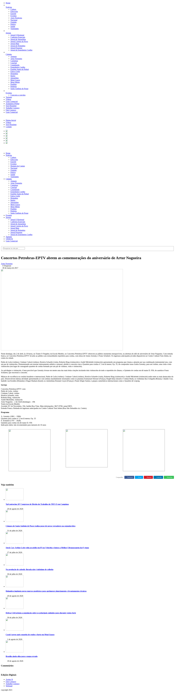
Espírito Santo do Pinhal (19, 69)
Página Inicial (11, 120)
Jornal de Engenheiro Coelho (21, 50)
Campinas (14, 61)
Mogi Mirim (15, 82)
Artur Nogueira (16, 59)
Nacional (13, 20)
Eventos (13, 16)
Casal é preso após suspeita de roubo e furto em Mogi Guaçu (30, 635)
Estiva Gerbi (15, 71)
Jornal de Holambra (17, 46)
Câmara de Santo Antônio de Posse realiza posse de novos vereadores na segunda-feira (40, 526)
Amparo (13, 56)
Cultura (13, 9)
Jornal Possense (16, 48)
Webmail (9, 686)
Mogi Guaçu (15, 80)
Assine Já (9, 679)
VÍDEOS (9, 239)
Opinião (13, 22)
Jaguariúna (14, 78)
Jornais (8, 33)
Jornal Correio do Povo (19, 41)
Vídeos (8, 99)
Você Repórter (11, 106)
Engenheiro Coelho (17, 67)
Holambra (14, 74)
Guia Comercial (12, 101)
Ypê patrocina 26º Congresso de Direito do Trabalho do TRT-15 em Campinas (37, 504)
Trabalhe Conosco (12, 108)
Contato (9, 127)
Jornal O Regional (17, 35)
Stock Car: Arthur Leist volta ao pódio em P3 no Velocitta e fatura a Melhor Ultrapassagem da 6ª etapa (47, 548)
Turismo (9, 97)
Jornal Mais (14, 44)
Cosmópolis (14, 65)
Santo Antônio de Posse (19, 89)
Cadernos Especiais (17, 37)
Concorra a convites (17, 95)
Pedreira (13, 86)
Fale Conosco (11, 110)
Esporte (13, 14)
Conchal (13, 63)
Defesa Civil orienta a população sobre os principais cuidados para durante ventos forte (41, 613)
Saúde (12, 26)
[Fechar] (1, 116)
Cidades (9, 54)
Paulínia (13, 84)
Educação (14, 11)
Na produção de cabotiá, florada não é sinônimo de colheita (29, 569)
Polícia (13, 24)
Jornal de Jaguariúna (18, 39)
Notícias (9, 7)
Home (8, 3)
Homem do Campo (17, 166)
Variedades (14, 29)
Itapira (12, 76)
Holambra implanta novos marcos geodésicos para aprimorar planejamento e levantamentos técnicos (46, 591)
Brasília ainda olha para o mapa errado (22, 656)
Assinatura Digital (12, 104)
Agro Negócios (16, 18)
